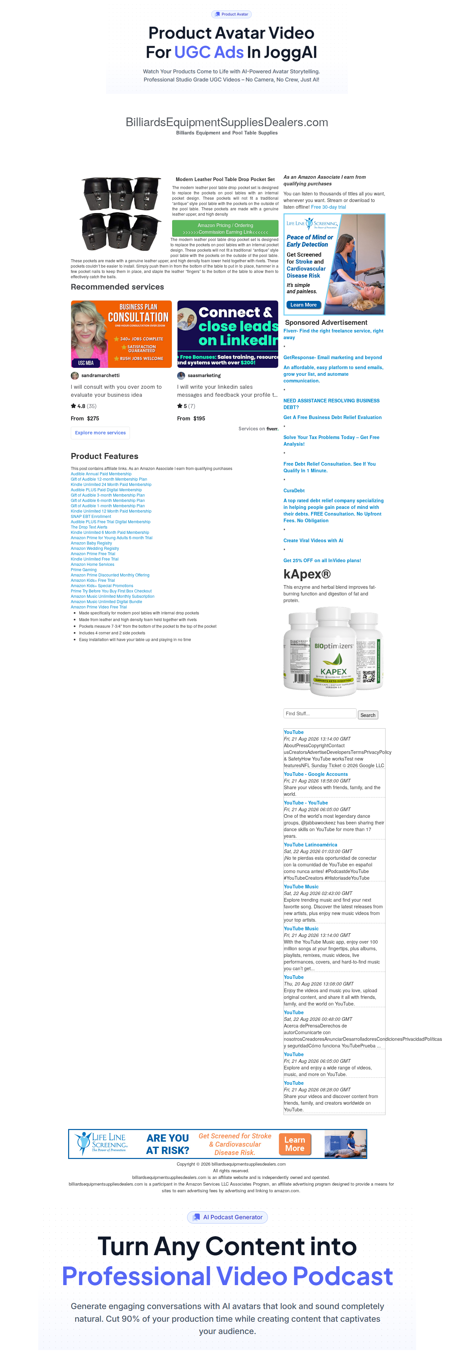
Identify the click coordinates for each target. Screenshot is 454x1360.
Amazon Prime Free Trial (93, 553)
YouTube (294, 732)
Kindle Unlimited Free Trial (95, 559)
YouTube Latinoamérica (310, 844)
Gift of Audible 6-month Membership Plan (108, 500)
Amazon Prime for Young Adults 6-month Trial (112, 537)
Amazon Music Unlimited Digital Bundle (106, 601)
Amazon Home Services (92, 564)
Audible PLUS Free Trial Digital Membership (111, 521)
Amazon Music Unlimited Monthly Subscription (113, 596)
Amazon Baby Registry (91, 543)
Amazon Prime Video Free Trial (99, 606)
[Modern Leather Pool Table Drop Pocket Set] (120, 214)
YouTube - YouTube (306, 802)
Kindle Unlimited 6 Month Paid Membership (110, 532)
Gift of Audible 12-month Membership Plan (109, 479)
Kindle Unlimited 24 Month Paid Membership (111, 484)
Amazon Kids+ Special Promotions (102, 585)
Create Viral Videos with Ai (313, 540)
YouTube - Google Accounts (316, 774)
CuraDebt (294, 490)
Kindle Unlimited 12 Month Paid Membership (111, 511)
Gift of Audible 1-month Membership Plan (108, 505)
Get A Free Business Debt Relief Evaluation (333, 417)
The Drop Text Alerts (89, 527)
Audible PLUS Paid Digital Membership (106, 489)
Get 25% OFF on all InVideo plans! (322, 560)
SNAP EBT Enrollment (91, 516)
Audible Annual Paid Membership (101, 473)
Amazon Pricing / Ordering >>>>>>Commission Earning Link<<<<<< (225, 228)
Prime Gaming (84, 569)
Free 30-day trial (328, 206)
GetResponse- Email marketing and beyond (333, 357)
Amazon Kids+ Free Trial (93, 580)
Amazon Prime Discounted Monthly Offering (110, 574)
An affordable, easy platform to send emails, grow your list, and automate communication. (334, 374)
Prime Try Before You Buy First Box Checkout (111, 590)
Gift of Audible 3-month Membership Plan (108, 495)
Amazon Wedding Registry (95, 548)
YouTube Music (301, 886)
